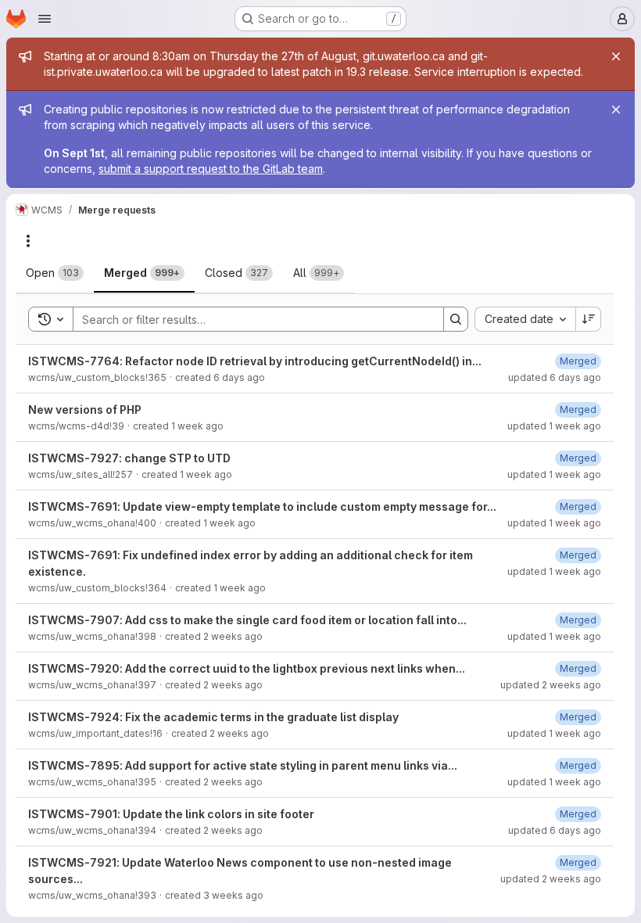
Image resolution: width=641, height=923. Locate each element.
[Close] (616, 56)
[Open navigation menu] (44, 18)
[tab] (55, 273)
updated (554, 377)
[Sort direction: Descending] (588, 319)
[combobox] (524, 319)
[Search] (455, 319)
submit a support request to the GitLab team (210, 168)
